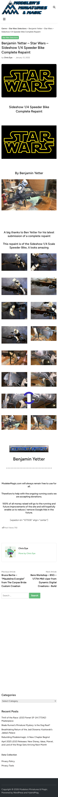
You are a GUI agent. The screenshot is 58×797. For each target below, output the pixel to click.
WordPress (18, 792)
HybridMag (33, 792)
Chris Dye (8, 57)
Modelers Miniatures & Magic (33, 789)
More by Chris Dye (26, 553)
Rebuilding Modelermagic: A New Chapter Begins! (25, 737)
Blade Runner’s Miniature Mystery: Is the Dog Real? (25, 725)
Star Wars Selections (10, 38)
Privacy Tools (7, 765)
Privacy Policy (8, 761)
